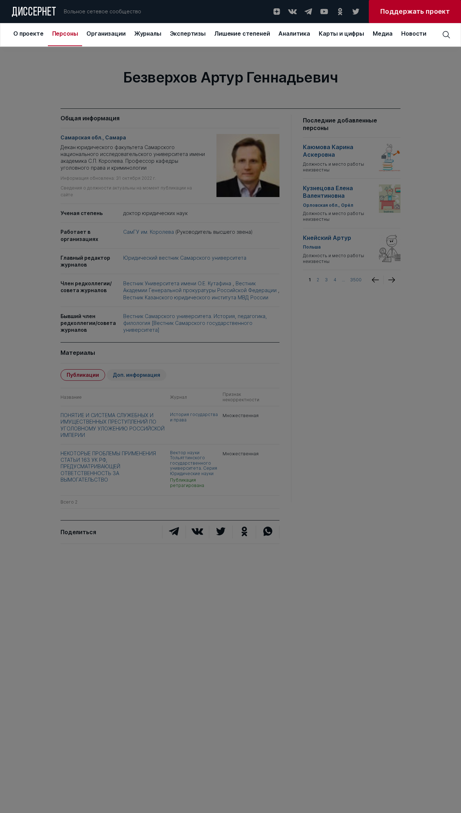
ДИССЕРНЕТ (34, 12)
